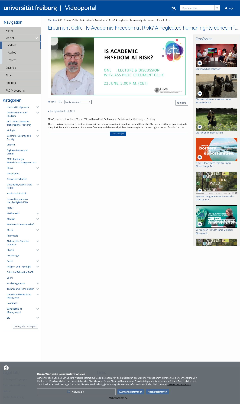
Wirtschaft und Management (14, 310)
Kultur (10, 207)
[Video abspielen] (118, 66)
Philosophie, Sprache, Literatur (18, 243)
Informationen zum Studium (17, 114)
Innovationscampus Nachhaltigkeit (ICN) (17, 200)
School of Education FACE (20, 272)
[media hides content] (37, 38)
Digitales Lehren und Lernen (17, 152)
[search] (197, 8)
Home (9, 30)
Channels (11, 67)
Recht (10, 261)
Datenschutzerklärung (179, 384)
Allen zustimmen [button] (157, 391)
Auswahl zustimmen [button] (130, 391)
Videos (12, 45)
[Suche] (217, 8)
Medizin (11, 218)
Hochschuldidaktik (16, 193)
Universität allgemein (18, 107)
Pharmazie (12, 235)
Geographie (13, 173)
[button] (20, 31)
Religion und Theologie (19, 266)
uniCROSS (12, 303)
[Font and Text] (173, 8)
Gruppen (11, 83)
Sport (10, 277)
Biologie (11, 130)
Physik (10, 249)
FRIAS (10, 167)
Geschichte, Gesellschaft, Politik (19, 186)
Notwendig (78, 391)
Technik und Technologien (20, 288)
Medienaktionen (73, 102)
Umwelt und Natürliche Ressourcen (19, 296)
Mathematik (13, 213)
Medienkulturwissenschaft (20, 224)
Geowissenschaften (17, 179)
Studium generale (16, 283)
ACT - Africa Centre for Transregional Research (19, 123)
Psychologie (13, 255)
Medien (10, 38)
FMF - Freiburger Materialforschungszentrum (21, 160)
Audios (12, 52)
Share (183, 102)
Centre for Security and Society (19, 137)
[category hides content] (36, 107)
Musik (10, 230)
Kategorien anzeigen (25, 326)
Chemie (11, 144)
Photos (12, 60)
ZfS (8, 317)
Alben (9, 75)
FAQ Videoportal (15, 90)
